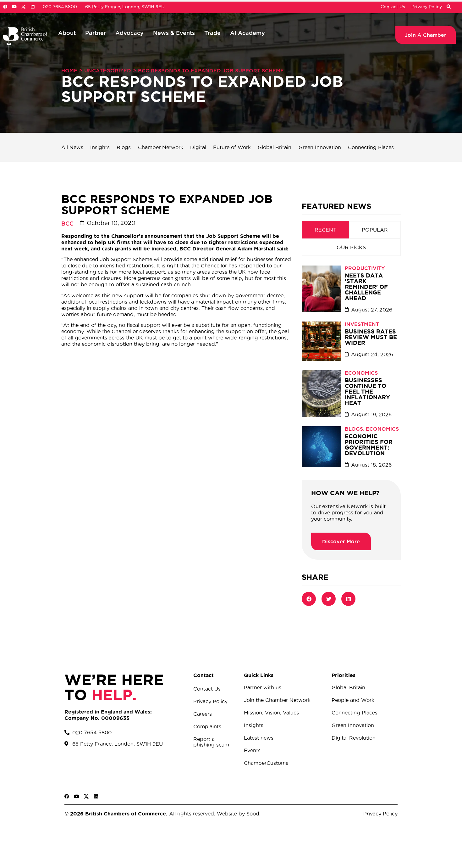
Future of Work (232, 147)
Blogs (124, 147)
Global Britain (274, 147)
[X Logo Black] (86, 796)
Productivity (365, 268)
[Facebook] (5, 7)
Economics (361, 373)
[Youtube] (14, 7)
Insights (100, 147)
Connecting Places (371, 147)
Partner (95, 33)
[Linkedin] (32, 7)
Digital (198, 147)
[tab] (325, 229)
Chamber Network (160, 147)
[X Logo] (23, 7)
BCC (67, 223)
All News (72, 147)
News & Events (174, 33)
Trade (212, 33)
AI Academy (247, 33)
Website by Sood (237, 813)
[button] (448, 7)
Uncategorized (107, 70)
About (67, 33)
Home (69, 70)
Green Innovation (320, 147)
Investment (362, 324)
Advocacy (129, 33)
